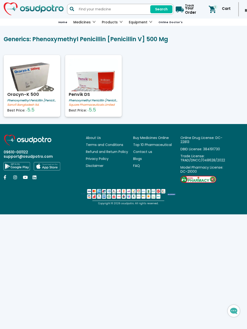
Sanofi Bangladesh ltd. (23, 105)
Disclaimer (94, 165)
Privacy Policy (97, 158)
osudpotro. (128, 203)
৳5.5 (30, 110)
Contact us (142, 151)
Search (161, 9)
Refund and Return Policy (107, 151)
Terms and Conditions (104, 144)
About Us (93, 137)
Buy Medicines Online (151, 137)
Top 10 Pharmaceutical (152, 144)
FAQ (136, 165)
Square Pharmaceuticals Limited (92, 105)
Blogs (137, 158)
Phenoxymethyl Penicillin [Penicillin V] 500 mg (32, 100)
